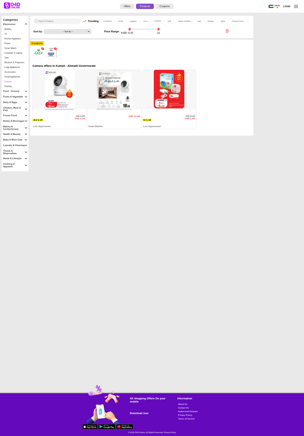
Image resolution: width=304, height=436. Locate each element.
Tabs (6, 57)
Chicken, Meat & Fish (12, 109)
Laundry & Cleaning (14, 145)
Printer (7, 43)
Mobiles (8, 29)
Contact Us (183, 408)
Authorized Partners (188, 411)
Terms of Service (186, 419)
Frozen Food (10, 115)
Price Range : (112, 31)
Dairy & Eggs (10, 102)
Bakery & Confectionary (11, 127)
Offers (127, 6)
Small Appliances (12, 77)
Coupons (164, 6)
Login (286, 6)
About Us (182, 404)
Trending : (93, 21)
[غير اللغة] (271, 6)
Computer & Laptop (13, 53)
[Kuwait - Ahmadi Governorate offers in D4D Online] (227, 31)
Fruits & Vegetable (13, 96)
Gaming (8, 86)
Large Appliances (12, 67)
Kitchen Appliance (12, 38)
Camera (8, 81)
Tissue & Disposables (10, 152)
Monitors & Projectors (14, 62)
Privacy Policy (185, 415)
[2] (38, 57)
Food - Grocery (11, 91)
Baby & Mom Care (12, 139)
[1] (51, 57)
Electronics (9, 24)
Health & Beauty (12, 134)
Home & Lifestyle (12, 158)
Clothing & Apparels (9, 165)
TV (5, 34)
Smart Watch (10, 48)
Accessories (10, 72)
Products (145, 6)
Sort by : (38, 31)
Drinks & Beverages (13, 121)
